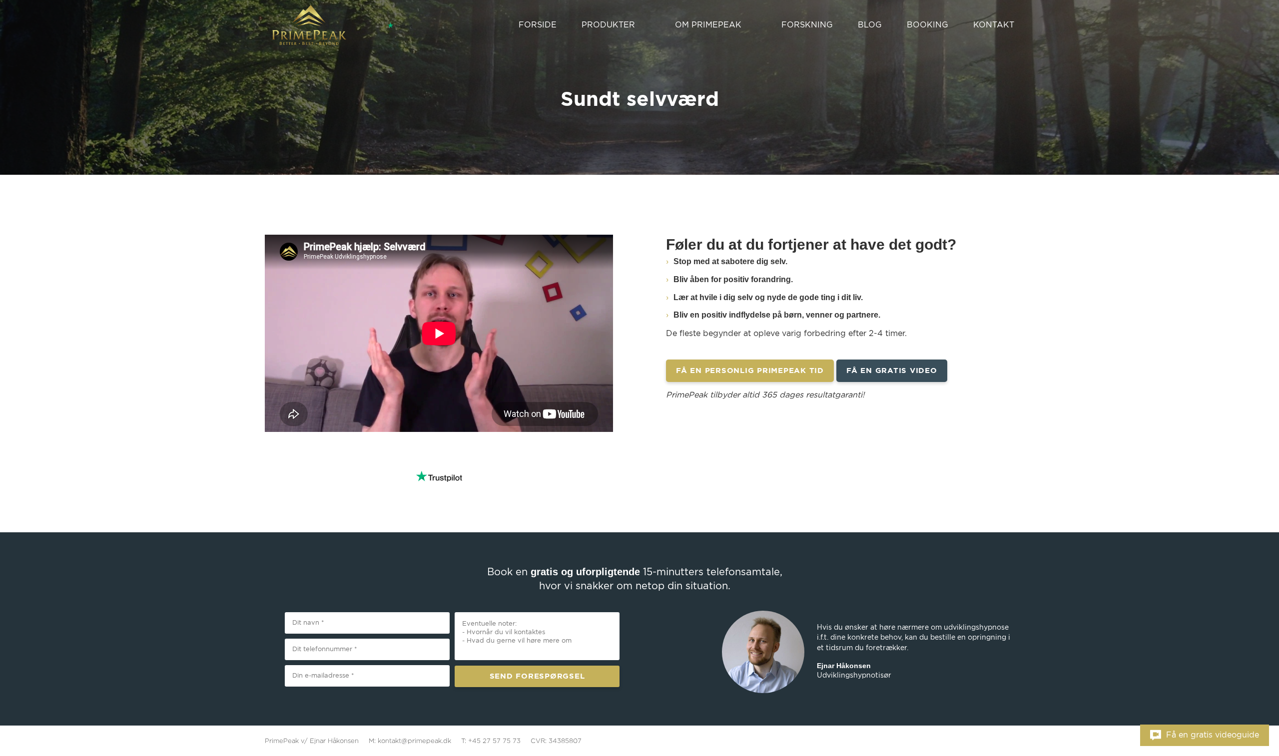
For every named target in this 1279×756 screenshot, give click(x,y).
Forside (538, 25)
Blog (870, 25)
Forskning (807, 25)
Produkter (608, 25)
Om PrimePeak (708, 25)
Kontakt (993, 25)
